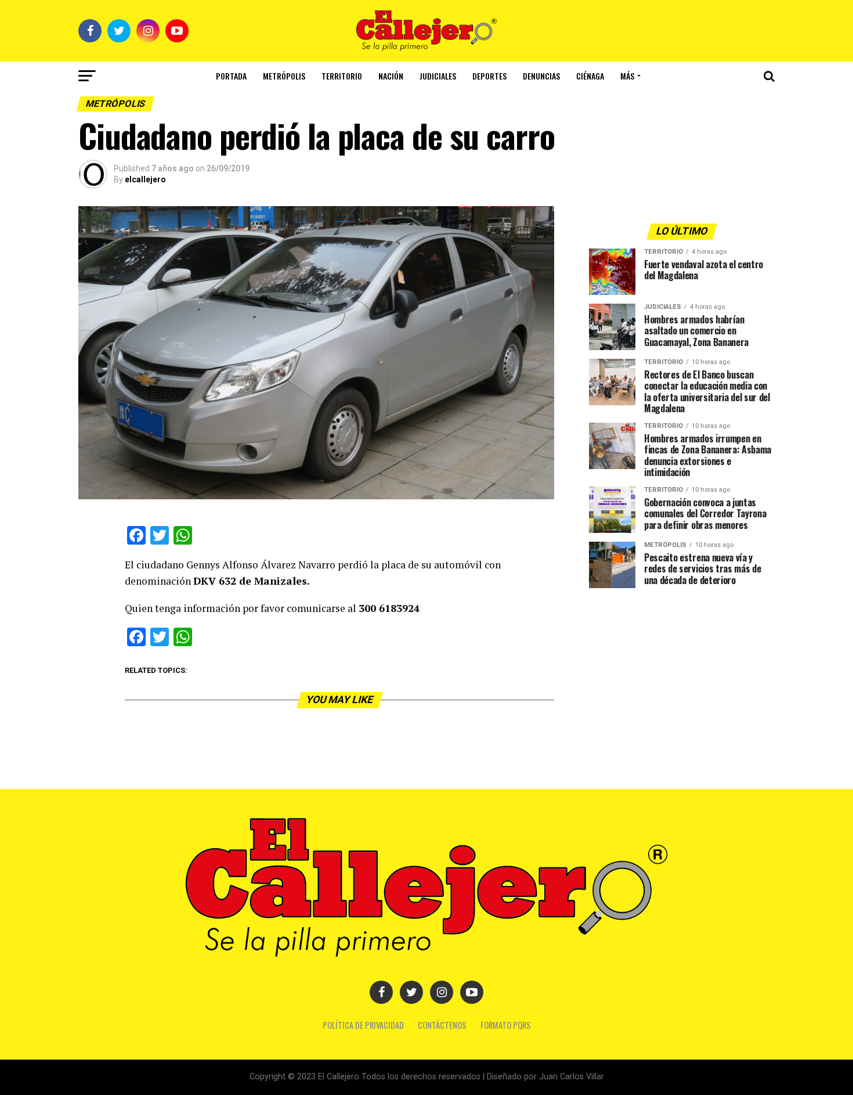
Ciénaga (590, 76)
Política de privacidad (363, 1025)
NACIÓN (390, 76)
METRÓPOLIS (284, 76)
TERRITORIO (341, 76)
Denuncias (541, 76)
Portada (231, 76)
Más (627, 76)
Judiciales (438, 76)
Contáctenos (442, 1025)
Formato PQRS (505, 1025)
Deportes (489, 76)
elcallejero (145, 179)
